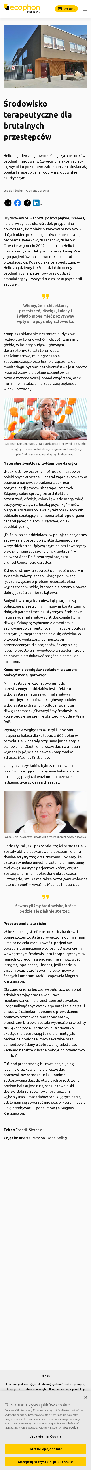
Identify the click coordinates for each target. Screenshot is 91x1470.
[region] (45, 1430)
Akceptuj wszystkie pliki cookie (45, 1462)
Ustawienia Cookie (45, 1436)
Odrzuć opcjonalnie (45, 1449)
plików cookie (68, 1427)
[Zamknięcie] (86, 1397)
